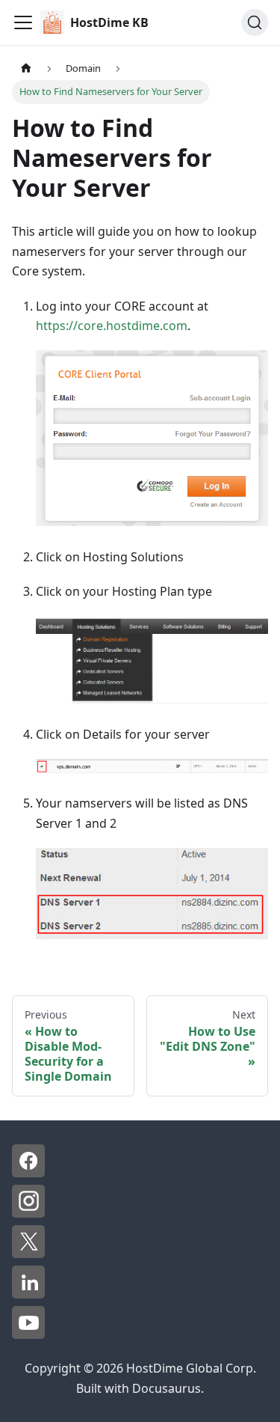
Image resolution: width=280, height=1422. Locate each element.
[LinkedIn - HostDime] (28, 1294)
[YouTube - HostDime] (28, 1334)
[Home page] (26, 68)
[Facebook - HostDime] (28, 1173)
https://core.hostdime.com (111, 325)
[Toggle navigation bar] (23, 22)
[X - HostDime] (28, 1253)
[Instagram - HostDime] (28, 1213)
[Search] (254, 22)
